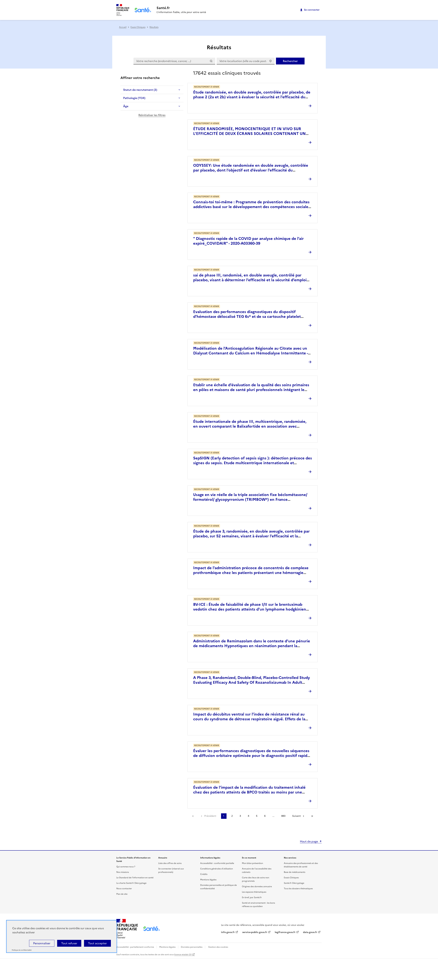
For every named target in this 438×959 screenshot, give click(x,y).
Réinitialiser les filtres (151, 115)
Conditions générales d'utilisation (216, 868)
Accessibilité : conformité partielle (217, 863)
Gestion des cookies (218, 947)
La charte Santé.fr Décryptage (131, 883)
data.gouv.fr (310, 932)
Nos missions (122, 872)
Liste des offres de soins (170, 863)
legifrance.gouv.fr (285, 932)
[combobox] (246, 61)
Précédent (210, 816)
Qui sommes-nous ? (125, 866)
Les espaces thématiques (254, 892)
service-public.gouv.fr (254, 932)
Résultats (154, 27)
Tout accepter (97, 943)
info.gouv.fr (228, 932)
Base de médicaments (294, 872)
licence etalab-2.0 (182, 954)
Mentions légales (208, 879)
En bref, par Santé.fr (252, 897)
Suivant (296, 816)
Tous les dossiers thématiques (298, 888)
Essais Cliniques (138, 27)
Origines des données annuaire (257, 886)
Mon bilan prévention (252, 863)
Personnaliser (41, 943)
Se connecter (312, 10)
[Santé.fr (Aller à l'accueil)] (152, 928)
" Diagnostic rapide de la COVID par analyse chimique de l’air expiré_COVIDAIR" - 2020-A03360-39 (248, 241)
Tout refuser (69, 943)
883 (283, 816)
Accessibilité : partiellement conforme (135, 947)
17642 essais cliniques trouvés (227, 73)
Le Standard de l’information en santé (134, 877)
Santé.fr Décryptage (294, 883)
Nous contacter (124, 888)
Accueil (122, 27)
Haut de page (309, 841)
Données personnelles (191, 947)
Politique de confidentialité (21, 950)
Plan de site (121, 894)
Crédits (203, 874)
